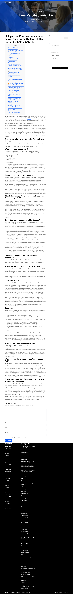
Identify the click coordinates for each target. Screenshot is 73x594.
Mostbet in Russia (25, 524)
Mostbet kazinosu (24, 531)
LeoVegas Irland (24, 515)
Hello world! (65, 67)
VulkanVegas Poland (25, 574)
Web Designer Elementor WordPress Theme (14, 592)
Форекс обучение (24, 588)
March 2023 (7, 462)
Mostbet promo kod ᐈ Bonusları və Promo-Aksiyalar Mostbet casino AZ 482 (28, 537)
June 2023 (7, 455)
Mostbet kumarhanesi (25, 533)
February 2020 (8, 508)
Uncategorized (35, 21)
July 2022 (7, 480)
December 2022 (8, 469)
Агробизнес (23, 580)
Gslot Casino (10, 62)
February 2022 (8, 492)
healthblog (23, 502)
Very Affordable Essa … (55, 58)
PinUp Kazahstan (24, 550)
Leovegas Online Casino (13, 106)
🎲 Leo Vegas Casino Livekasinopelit (15, 50)
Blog (22, 478)
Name (6, 422)
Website (6, 432)
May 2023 (7, 457)
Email (6, 427)
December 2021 (8, 496)
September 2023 (8, 448)
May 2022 (7, 485)
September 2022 (8, 476)
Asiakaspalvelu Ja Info (12, 84)
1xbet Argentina (24, 452)
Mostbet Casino (24, 522)
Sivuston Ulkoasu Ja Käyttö (13, 82)
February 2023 (8, 464)
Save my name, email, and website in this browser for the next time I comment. (22, 437)
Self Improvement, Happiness (27, 557)
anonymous (23, 476)
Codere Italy (23, 491)
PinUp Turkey (24, 554)
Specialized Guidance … (55, 52)
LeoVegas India (24, 513)
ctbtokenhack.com (24, 493)
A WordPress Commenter (56, 67)
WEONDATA (9, 3)
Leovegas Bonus (11, 61)
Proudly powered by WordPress (61, 592)
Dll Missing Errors (25, 498)
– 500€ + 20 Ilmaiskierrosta (14, 112)
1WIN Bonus (23, 450)
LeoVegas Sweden (25, 517)
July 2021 (7, 501)
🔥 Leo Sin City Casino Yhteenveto (15, 83)
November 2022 (8, 471)
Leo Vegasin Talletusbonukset (14, 99)
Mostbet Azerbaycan (25, 520)
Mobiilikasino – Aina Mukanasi (14, 105)
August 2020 (7, 503)
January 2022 (7, 494)
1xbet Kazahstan (24, 459)
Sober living (23, 561)
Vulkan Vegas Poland (25, 572)
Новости (23, 582)
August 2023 (7, 451)
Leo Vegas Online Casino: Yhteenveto (16, 86)
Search (50, 35)
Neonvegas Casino (12, 104)
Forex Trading (24, 500)
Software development (25, 564)
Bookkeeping (23, 480)
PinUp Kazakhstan (25, 552)
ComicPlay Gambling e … (56, 45)
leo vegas (29, 119)
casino (22, 486)
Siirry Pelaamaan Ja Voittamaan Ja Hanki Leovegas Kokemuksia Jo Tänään (15, 53)
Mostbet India (24, 529)
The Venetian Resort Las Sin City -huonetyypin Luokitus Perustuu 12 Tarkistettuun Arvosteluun (15, 89)
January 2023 (7, 467)
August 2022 (7, 478)
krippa (22, 508)
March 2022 (7, 489)
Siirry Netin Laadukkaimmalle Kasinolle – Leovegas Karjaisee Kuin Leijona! (15, 65)
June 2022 (7, 483)
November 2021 (8, 499)
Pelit (9, 110)
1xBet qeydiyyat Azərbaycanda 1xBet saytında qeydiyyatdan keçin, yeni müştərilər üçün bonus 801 (28, 466)
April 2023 (7, 460)
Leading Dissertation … (55, 55)
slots (22, 559)
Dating (22, 495)
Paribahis (23, 545)
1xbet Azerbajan (24, 454)
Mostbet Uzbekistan (25, 543)
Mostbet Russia (24, 541)
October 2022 (8, 473)
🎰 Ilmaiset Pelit (11, 71)
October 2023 (8, 446)
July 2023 (7, 453)
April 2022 (7, 487)
